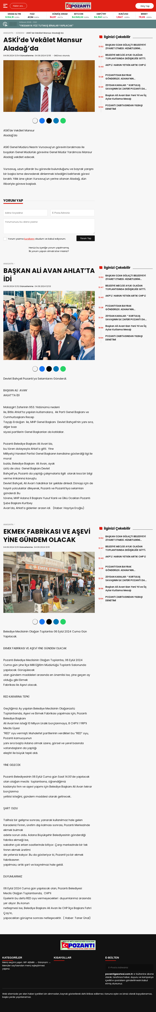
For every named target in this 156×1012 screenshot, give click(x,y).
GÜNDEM (20, 32)
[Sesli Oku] (35, 120)
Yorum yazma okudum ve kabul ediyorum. (37, 238)
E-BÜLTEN (112, 957)
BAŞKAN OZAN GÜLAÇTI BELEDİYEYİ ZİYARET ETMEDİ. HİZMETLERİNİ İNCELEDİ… (125, 46)
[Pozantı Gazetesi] (78, 5)
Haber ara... (18, 6)
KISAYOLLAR (62, 957)
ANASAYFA (8, 32)
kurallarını (29, 238)
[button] (11, 24)
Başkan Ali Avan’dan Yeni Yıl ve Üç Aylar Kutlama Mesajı (125, 97)
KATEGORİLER (12, 957)
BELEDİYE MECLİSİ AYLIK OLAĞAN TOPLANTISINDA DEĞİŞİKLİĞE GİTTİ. (125, 56)
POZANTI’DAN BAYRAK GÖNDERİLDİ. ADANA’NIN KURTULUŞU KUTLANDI (119, 76)
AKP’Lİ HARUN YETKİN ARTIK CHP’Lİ (125, 66)
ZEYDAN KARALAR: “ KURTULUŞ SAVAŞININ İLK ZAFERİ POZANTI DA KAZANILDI (125, 87)
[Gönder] (150, 967)
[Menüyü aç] (5, 6)
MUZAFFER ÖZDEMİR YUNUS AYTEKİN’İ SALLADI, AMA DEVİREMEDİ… (57, 25)
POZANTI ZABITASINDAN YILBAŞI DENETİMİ (124, 107)
